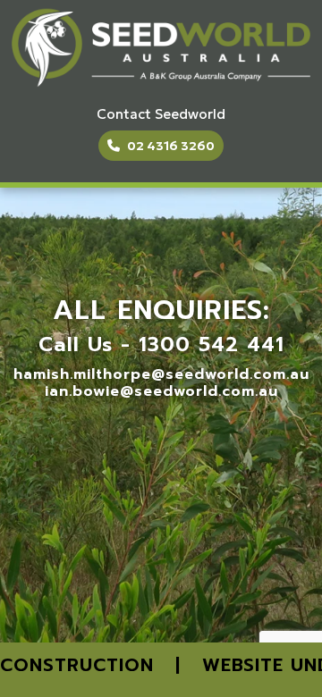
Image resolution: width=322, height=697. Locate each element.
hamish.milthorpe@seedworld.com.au (161, 374)
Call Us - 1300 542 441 (161, 344)
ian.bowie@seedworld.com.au (161, 391)
